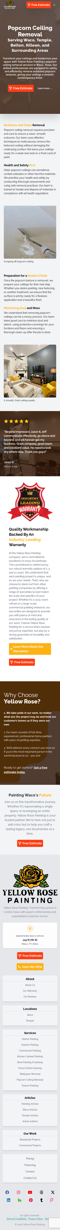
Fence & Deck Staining (30, 1068)
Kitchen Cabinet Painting (30, 1056)
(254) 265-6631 (32, 966)
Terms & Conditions (16, 1218)
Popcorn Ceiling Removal (30, 1079)
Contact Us (30, 1178)
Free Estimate (41, 4)
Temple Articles (30, 1115)
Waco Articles (30, 1109)
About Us (30, 985)
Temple (30, 1020)
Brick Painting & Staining (30, 1062)
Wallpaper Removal (30, 1074)
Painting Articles (30, 1104)
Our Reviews (30, 996)
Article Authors (30, 1121)
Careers (30, 1171)
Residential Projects (30, 1139)
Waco (30, 1015)
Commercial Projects (30, 1145)
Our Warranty (30, 991)
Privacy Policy (35, 1218)
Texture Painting (30, 1085)
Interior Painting (30, 1039)
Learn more (45, 88)
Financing (30, 1165)
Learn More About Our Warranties (28, 649)
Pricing (30, 1158)
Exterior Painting (30, 1045)
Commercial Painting (30, 1050)
